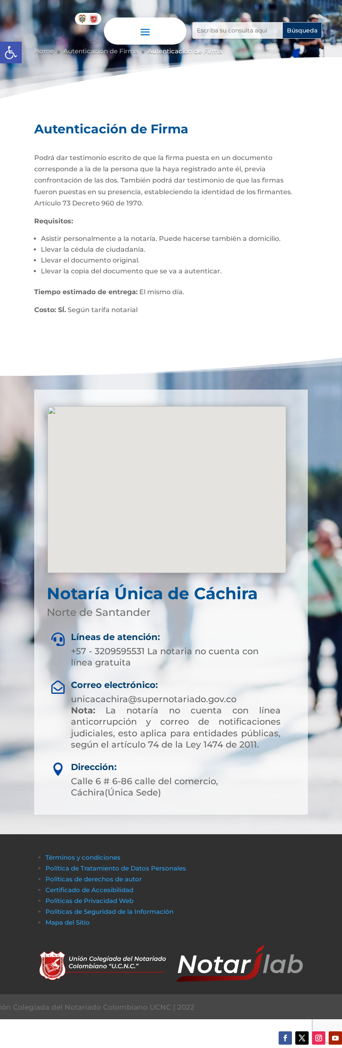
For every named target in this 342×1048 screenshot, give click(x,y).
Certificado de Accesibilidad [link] (89, 890)
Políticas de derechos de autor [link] (93, 879)
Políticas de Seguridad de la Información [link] (109, 911)
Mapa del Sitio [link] (68, 922)
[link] (11, 52)
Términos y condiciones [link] (83, 857)
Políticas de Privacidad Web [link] (89, 901)
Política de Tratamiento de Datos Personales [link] (115, 868)
